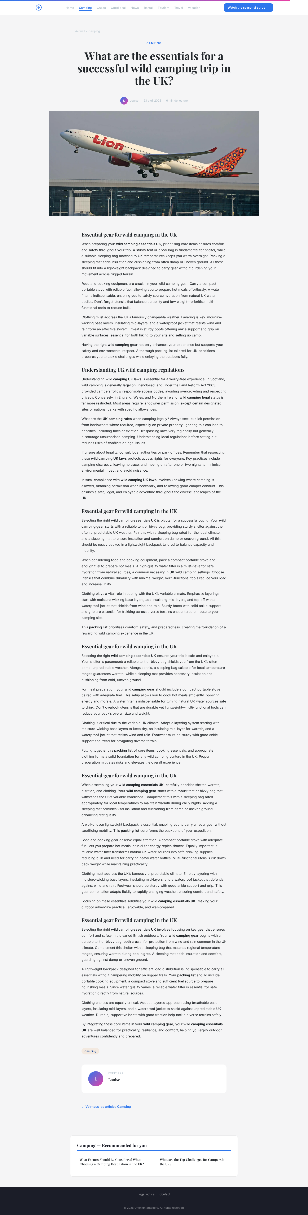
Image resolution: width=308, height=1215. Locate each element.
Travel (178, 7)
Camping (85, 7)
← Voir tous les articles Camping (106, 1107)
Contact (164, 1194)
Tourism (163, 7)
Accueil (80, 31)
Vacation (194, 7)
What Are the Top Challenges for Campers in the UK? (192, 1161)
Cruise (101, 7)
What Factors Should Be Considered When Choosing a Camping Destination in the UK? (112, 1161)
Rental (148, 7)
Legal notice (146, 1194)
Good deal (118, 7)
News (135, 7)
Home (70, 7)
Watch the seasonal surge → (248, 7)
